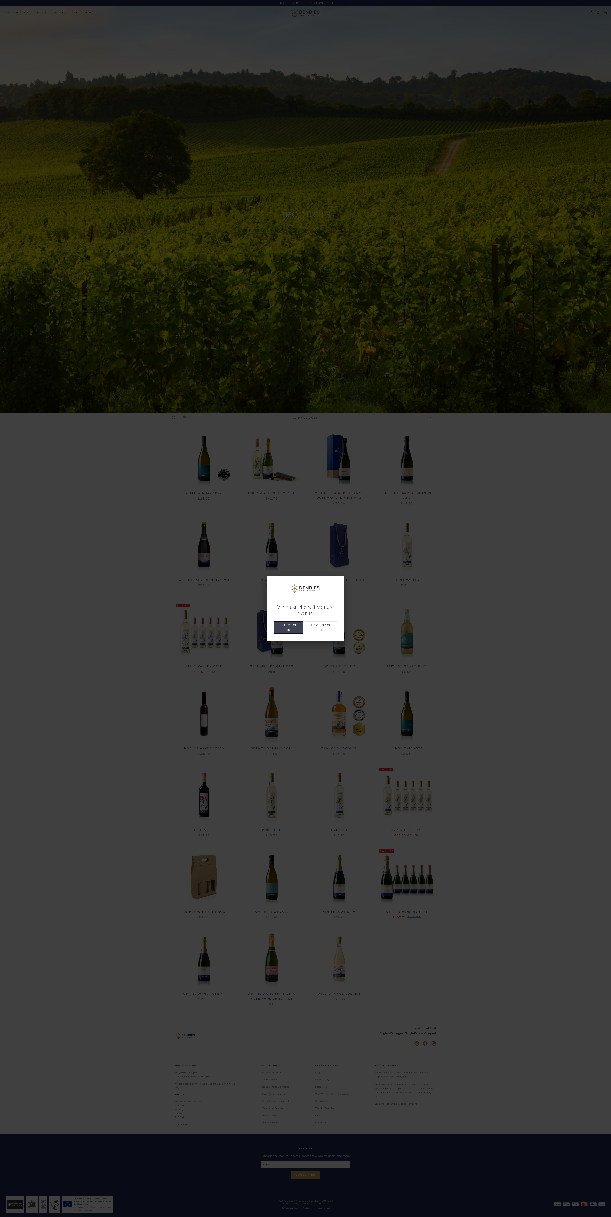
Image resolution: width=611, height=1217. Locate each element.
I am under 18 (321, 627)
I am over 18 (288, 627)
